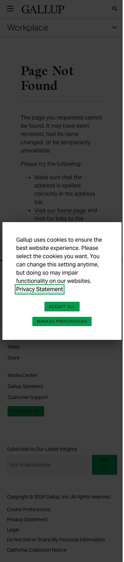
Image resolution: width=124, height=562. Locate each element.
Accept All (62, 306)
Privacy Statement (39, 289)
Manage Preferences (62, 321)
